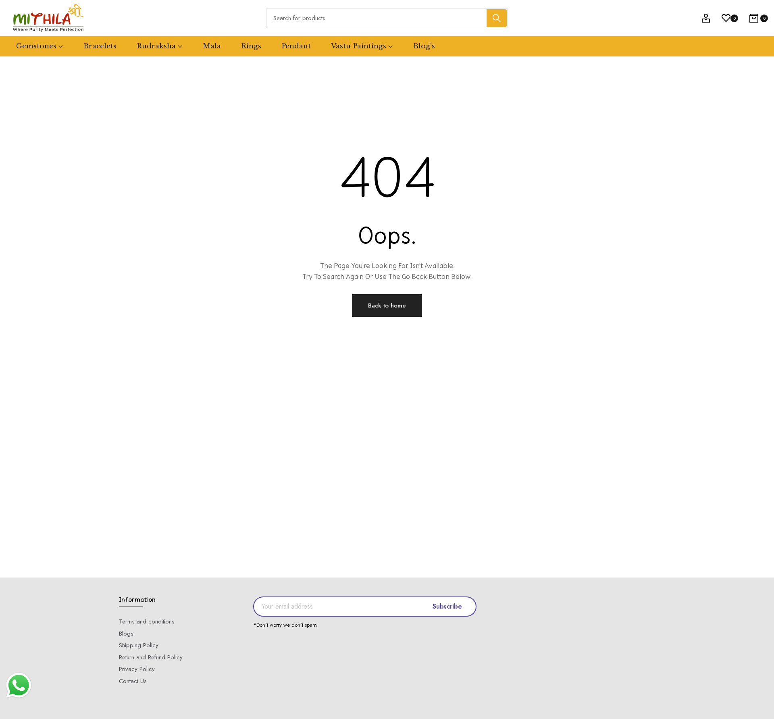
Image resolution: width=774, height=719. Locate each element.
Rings (251, 46)
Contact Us (133, 681)
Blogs (126, 633)
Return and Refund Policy (151, 657)
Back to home (387, 305)
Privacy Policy (137, 669)
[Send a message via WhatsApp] (18, 685)
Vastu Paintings (358, 46)
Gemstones (36, 46)
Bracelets (100, 46)
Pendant (296, 46)
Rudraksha (156, 46)
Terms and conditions (147, 621)
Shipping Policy (138, 645)
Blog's (424, 46)
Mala (212, 46)
